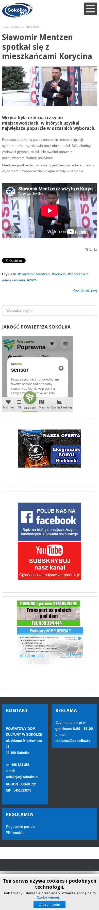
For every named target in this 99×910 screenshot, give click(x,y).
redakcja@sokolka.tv (22, 777)
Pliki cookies (15, 833)
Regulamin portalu (20, 827)
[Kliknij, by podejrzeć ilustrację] (49, 86)
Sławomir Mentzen (35, 274)
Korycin (60, 274)
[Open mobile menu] (90, 9)
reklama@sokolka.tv (72, 741)
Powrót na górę (85, 290)
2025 (33, 280)
